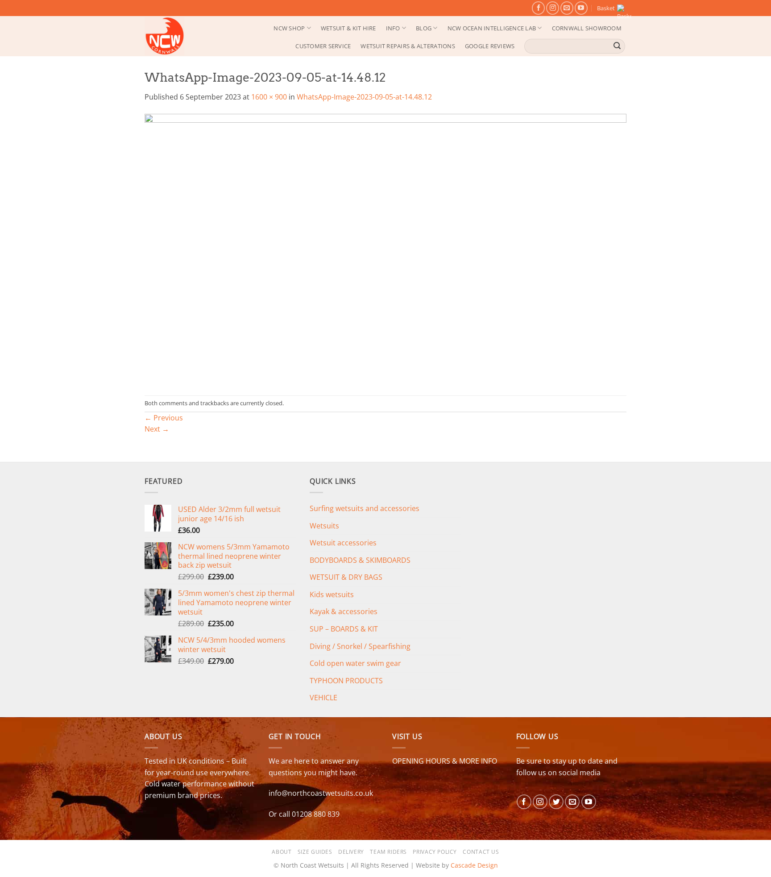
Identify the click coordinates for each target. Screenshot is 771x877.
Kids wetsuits (332, 594)
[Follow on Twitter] (556, 801)
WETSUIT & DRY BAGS (346, 577)
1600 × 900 (269, 97)
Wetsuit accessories (343, 543)
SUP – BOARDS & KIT (344, 629)
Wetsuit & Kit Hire (348, 28)
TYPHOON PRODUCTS (346, 681)
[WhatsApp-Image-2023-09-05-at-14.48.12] (385, 249)
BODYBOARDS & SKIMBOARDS (360, 560)
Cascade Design (474, 865)
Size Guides (315, 852)
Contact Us (481, 852)
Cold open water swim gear (355, 663)
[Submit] (617, 46)
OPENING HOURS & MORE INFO (444, 761)
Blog (423, 28)
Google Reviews (490, 46)
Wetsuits (324, 526)
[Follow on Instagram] (552, 7)
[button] (611, 8)
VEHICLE (323, 697)
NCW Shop (289, 28)
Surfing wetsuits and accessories (364, 508)
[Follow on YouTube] (581, 7)
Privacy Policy (435, 852)
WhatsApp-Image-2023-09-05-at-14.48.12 (364, 97)
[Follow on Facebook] (538, 7)
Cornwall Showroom (587, 28)
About (281, 852)
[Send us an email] (566, 7)
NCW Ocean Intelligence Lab (492, 28)
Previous (164, 418)
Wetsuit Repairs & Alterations (408, 46)
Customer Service (323, 46)
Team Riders (388, 852)
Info (393, 28)
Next (157, 429)
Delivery (351, 852)
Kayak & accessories (343, 611)
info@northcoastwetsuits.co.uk (321, 793)
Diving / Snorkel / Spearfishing (360, 646)
